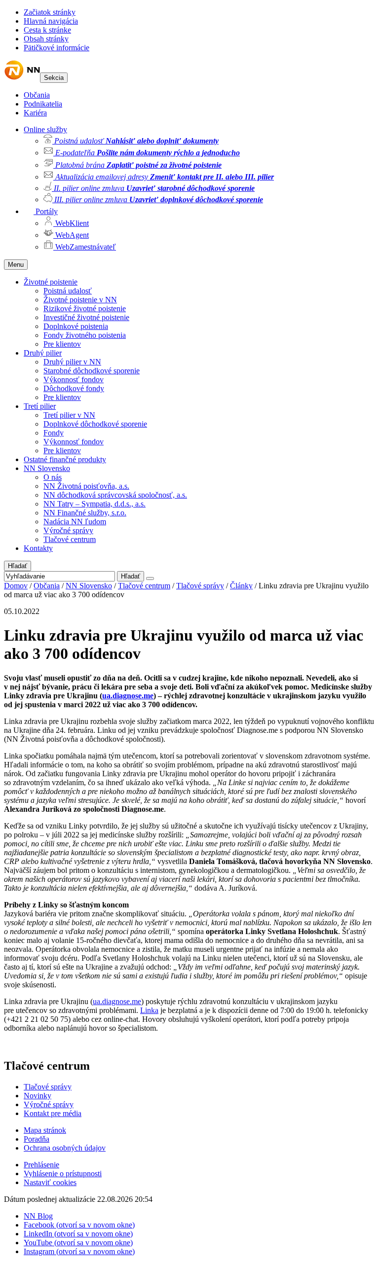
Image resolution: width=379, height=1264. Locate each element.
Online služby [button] (45, 129)
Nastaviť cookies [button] (50, 1182)
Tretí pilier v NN (69, 415)
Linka (149, 1010)
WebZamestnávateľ (84, 247)
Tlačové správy (200, 585)
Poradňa (36, 1139)
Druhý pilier (43, 353)
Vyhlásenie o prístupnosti (63, 1173)
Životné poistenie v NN (80, 299)
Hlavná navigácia (51, 21)
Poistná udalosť (67, 291)
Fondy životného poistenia (84, 335)
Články (241, 585)
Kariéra (35, 112)
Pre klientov (62, 344)
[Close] (150, 578)
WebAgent (71, 235)
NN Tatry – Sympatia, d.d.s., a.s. (94, 504)
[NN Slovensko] (22, 77)
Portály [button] (46, 211)
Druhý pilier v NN (72, 362)
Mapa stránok (45, 1130)
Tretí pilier (40, 406)
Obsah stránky (46, 39)
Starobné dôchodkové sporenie (91, 370)
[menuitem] (209, 139)
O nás (52, 477)
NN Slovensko (47, 468)
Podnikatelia (43, 104)
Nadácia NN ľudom (74, 521)
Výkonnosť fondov (73, 379)
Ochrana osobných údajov (65, 1148)
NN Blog (38, 1216)
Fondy (53, 433)
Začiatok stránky (50, 12)
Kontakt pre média (52, 1113)
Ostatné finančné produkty (65, 459)
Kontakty (38, 548)
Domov (16, 585)
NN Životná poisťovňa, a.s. (86, 486)
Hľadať (17, 566)
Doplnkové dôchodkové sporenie (95, 424)
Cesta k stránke (47, 30)
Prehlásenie (41, 1164)
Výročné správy (68, 530)
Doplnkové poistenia (75, 326)
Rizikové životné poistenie (84, 308)
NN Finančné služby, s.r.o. (84, 512)
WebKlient (71, 223)
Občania (37, 95)
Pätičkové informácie (56, 47)
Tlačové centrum (69, 539)
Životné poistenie (50, 282)
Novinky (37, 1095)
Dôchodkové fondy (73, 388)
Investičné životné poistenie (86, 317)
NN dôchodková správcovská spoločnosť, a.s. (115, 495)
